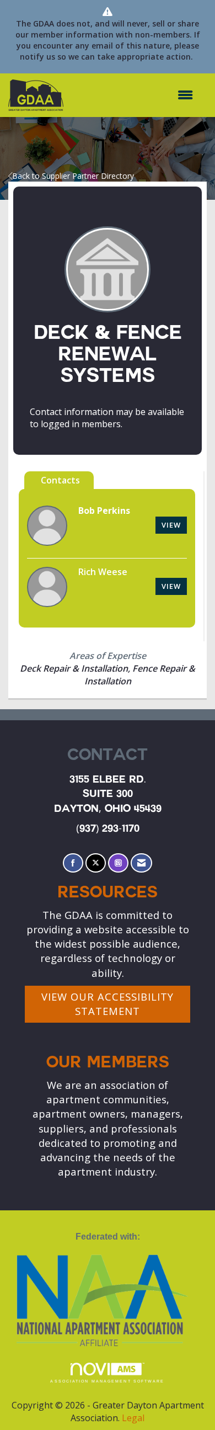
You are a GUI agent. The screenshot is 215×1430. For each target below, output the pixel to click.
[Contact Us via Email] (141, 863)
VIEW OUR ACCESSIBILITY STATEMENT (107, 1004)
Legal (133, 1418)
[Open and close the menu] (133, 95)
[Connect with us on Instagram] (118, 863)
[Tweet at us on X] (95, 863)
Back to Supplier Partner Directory (73, 176)
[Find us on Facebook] (73, 863)
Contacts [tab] (60, 480)
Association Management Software (107, 1381)
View (171, 525)
